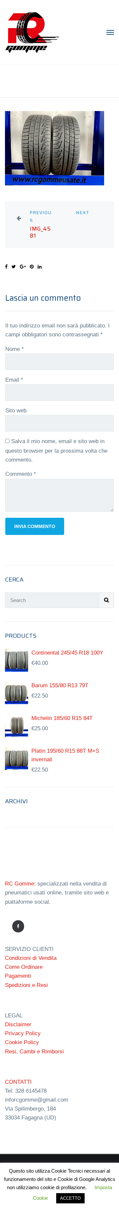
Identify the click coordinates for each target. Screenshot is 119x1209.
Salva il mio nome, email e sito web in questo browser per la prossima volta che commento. (56, 450)
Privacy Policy (23, 1033)
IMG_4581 (40, 232)
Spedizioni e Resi (26, 985)
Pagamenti (18, 976)
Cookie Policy (22, 1042)
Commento (20, 474)
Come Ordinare (24, 967)
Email (14, 380)
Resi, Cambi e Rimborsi (34, 1051)
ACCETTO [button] (70, 1198)
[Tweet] (14, 266)
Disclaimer (18, 1024)
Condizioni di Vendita (31, 958)
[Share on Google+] (23, 266)
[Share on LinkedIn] (40, 266)
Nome (14, 349)
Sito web (15, 410)
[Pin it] (32, 266)
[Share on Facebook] (6, 266)
